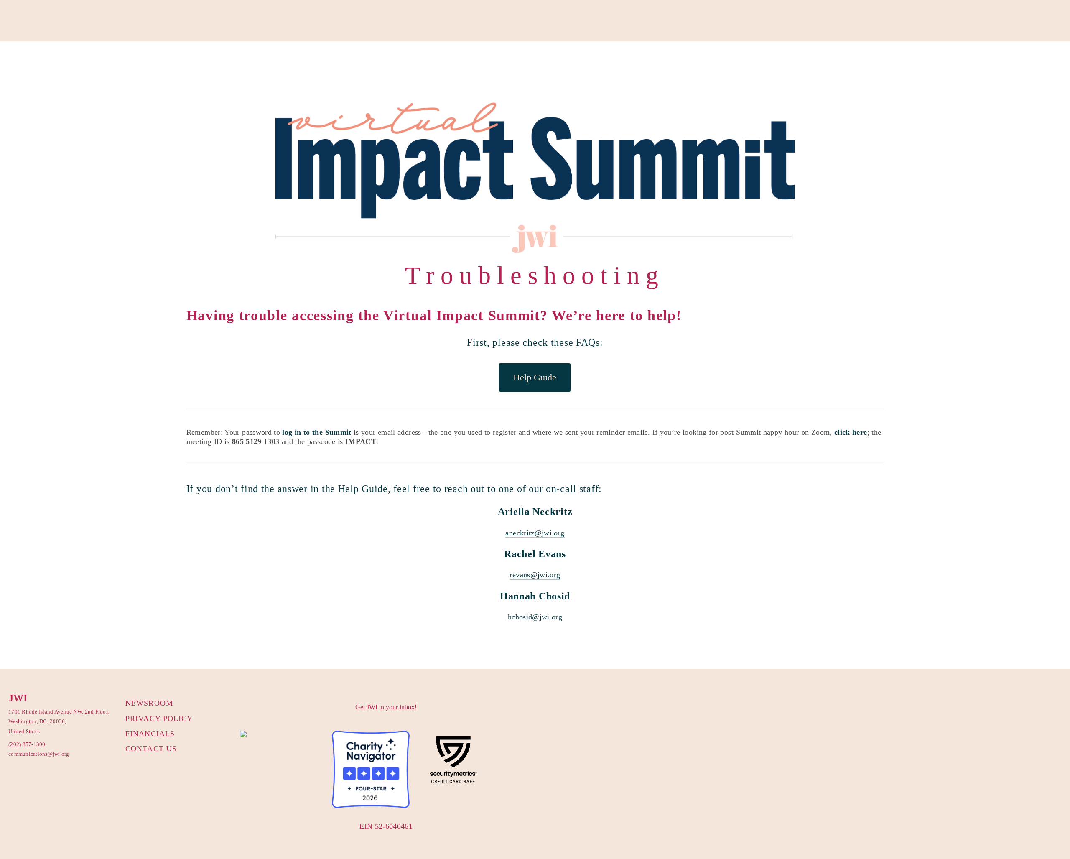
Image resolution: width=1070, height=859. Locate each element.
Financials (150, 733)
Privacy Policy (159, 718)
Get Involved (154, 62)
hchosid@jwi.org (535, 617)
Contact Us (151, 748)
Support (195, 62)
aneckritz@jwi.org (534, 533)
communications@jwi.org (35, 754)
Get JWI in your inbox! (386, 707)
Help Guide (534, 377)
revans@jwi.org (535, 575)
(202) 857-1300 (27, 744)
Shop (226, 62)
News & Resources (272, 62)
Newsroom (149, 703)
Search (320, 62)
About (17, 62)
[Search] (79, 21)
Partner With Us (100, 62)
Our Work (52, 62)
